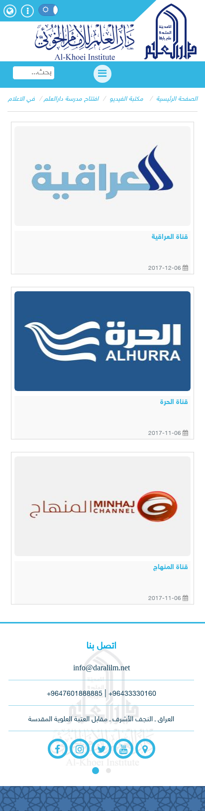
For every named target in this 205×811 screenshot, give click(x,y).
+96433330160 (132, 694)
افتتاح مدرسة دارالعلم (71, 99)
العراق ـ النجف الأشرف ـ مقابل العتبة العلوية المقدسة (101, 719)
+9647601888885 (74, 694)
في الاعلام (21, 99)
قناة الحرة (174, 402)
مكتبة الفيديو (126, 99)
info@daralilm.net (101, 667)
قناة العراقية (170, 237)
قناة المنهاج (170, 567)
